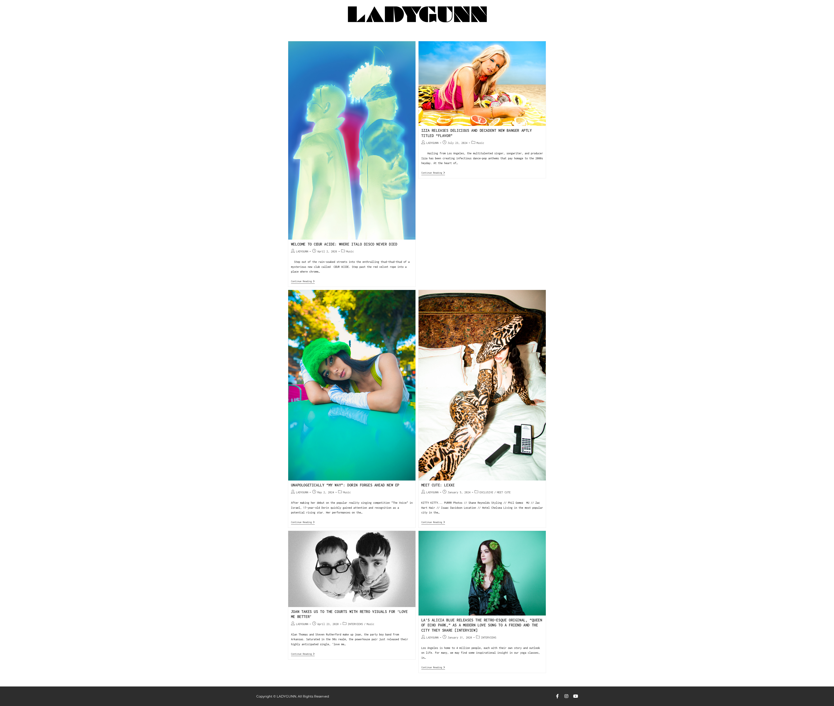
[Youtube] (575, 696)
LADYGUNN (302, 251)
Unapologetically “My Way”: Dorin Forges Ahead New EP (345, 485)
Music (350, 251)
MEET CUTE (504, 492)
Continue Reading (303, 281)
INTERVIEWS (355, 624)
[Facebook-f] (557, 696)
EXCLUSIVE (486, 492)
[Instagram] (566, 696)
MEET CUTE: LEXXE (438, 485)
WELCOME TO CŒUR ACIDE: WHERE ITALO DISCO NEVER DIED (344, 244)
